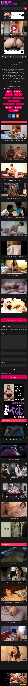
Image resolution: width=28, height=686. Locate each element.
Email (2, 356)
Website (3, 362)
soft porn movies (14, 110)
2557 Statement (9, 679)
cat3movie (7, 97)
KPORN (16, 84)
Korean (9, 91)
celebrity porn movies (18, 97)
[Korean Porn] (11, 3)
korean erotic (21, 104)
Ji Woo (10, 88)
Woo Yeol (21, 88)
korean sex (9, 107)
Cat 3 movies (19, 94)
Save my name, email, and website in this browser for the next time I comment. (13, 372)
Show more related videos (14, 320)
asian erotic (9, 94)
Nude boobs (18, 107)
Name (2, 351)
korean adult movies (9, 104)
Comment (3, 333)
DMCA (7, 680)
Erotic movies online (14, 100)
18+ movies (17, 91)
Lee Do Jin (15, 88)
